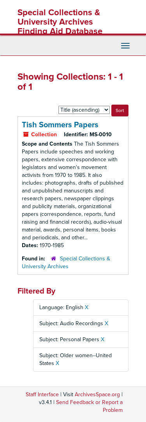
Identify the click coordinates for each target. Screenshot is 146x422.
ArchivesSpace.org (97, 394)
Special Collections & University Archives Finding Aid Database (60, 21)
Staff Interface (42, 394)
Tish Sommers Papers (60, 125)
